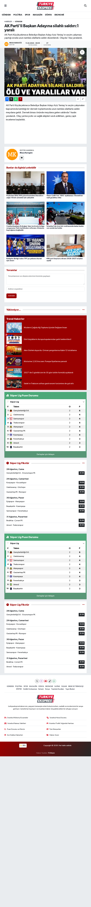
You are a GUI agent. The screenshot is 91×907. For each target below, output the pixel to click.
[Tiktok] (50, 681)
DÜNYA (48, 15)
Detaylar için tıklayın (45, 454)
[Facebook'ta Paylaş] (7, 99)
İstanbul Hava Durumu (58, 718)
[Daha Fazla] (20, 99)
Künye (47, 689)
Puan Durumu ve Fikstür (16, 729)
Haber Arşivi (54, 735)
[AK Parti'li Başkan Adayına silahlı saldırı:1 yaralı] (45, 72)
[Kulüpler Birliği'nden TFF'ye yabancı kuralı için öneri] (25, 246)
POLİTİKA (17, 15)
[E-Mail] (22, 158)
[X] (37, 681)
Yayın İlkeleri (70, 689)
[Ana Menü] (5, 6)
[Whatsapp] (54, 681)
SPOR (27, 15)
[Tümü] (83, 310)
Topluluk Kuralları (57, 689)
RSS (24, 745)
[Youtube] (46, 681)
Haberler (8, 21)
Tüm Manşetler (55, 729)
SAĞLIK (57, 686)
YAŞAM (64, 686)
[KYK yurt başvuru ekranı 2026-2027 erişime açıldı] (66, 246)
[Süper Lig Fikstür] (83, 463)
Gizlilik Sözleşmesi (30, 689)
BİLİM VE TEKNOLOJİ (75, 686)
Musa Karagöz (26, 153)
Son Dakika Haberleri (15, 735)
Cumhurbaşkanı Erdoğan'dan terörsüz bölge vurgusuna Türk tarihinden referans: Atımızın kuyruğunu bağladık (25, 228)
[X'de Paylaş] (11, 99)
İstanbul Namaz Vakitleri (17, 723)
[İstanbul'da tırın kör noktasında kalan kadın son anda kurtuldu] (66, 213)
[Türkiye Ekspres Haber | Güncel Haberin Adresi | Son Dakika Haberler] (45, 6)
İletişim (41, 689)
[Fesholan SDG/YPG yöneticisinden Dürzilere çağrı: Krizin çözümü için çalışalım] (25, 183)
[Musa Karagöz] (12, 155)
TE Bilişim (51, 753)
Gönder (11, 296)
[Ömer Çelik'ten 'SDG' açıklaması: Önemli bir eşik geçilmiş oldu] (66, 183)
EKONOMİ (59, 15)
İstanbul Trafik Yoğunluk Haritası (61, 723)
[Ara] (85, 5)
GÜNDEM (6, 15)
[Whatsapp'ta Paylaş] (16, 99)
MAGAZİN (37, 15)
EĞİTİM (19, 689)
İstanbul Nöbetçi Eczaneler (17, 718)
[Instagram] (41, 681)
